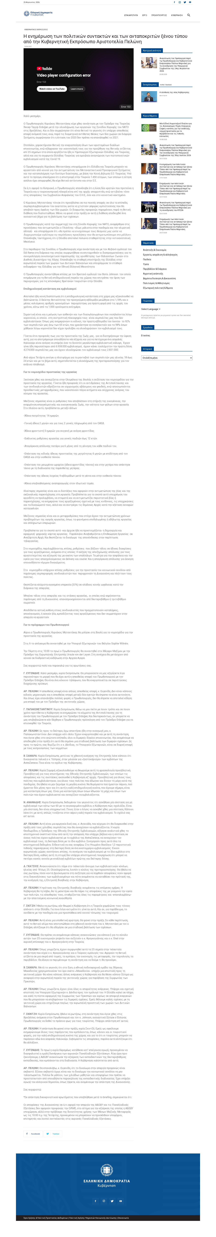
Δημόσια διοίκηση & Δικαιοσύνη (159, 278)
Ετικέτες (145, 335)
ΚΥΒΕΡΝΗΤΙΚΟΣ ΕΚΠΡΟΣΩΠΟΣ (36, 30)
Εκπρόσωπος (150, 84)
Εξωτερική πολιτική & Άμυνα (158, 288)
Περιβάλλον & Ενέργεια (155, 269)
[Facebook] (174, 2)
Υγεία (146, 264)
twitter (162, 85)
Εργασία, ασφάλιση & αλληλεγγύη (160, 254)
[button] (188, 15)
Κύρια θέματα (150, 116)
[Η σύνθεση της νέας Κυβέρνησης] (149, 96)
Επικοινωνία (123, 1218)
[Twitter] (184, 2)
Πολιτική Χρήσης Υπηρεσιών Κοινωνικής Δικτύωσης (93, 1218)
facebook (169, 85)
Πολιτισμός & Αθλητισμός (156, 283)
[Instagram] (179, 2)
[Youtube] (190, 2)
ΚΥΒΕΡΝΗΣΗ (177, 15)
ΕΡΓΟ (144, 15)
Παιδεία (147, 259)
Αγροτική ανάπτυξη (153, 273)
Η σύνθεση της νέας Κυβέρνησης (174, 92)
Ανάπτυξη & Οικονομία (154, 250)
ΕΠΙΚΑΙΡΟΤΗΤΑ (131, 15)
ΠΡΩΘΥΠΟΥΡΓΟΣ (159, 15)
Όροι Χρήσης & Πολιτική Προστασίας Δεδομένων (46, 1218)
